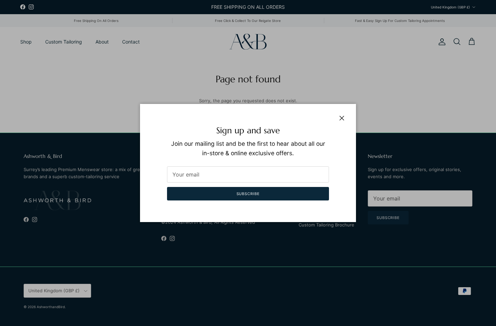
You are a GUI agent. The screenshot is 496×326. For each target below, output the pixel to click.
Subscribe (248, 193)
